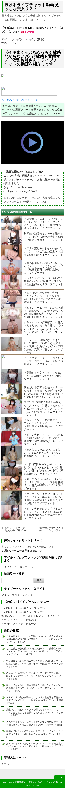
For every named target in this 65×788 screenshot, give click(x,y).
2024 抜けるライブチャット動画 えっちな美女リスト (37, 782)
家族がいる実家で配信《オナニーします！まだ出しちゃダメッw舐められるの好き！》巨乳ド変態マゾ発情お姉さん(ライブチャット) (43, 392)
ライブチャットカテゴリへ (17, 566)
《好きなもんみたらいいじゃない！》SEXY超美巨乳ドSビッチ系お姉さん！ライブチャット (42, 452)
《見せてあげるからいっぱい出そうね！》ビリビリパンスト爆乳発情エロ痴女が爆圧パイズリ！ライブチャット (43, 484)
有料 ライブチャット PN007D (18, 623)
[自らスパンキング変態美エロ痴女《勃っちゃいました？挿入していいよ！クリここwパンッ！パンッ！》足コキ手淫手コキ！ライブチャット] (11, 326)
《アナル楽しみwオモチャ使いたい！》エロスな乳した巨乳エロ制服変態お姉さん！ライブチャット (43, 251)
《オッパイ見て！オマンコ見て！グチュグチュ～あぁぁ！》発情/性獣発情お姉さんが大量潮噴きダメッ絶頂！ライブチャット (43, 498)
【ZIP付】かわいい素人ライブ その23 (23, 612)
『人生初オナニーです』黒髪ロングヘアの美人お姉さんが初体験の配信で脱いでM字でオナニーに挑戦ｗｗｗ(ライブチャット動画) (34, 639)
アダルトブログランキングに (23, 39)
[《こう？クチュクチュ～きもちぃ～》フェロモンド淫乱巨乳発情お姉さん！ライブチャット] (11, 362)
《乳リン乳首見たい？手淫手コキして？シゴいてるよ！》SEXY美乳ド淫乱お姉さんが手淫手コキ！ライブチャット (43, 513)
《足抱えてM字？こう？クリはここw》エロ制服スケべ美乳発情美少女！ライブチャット (43, 375)
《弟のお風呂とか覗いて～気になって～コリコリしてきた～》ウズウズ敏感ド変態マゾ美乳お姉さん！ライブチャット (43, 268)
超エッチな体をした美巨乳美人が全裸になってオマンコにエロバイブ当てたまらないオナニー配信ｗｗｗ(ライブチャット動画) (34, 688)
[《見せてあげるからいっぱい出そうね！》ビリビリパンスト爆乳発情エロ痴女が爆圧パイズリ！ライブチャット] (11, 483)
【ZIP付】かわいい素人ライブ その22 (23, 608)
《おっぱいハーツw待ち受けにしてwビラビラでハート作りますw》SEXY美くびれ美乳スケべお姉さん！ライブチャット (43, 297)
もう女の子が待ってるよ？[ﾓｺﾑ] (19, 99)
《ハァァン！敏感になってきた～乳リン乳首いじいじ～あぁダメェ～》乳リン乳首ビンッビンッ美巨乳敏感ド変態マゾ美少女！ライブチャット (43, 346)
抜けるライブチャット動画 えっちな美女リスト (32, 6)
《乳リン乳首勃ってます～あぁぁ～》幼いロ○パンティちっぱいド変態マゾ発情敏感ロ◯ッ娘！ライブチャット (43, 439)
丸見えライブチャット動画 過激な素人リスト (27, 546)
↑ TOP (59, 777)
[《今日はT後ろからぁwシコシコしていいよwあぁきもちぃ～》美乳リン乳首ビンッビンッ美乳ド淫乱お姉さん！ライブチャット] (11, 468)
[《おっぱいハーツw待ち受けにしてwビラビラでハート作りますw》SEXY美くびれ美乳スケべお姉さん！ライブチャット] (11, 297)
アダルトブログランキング (17, 594)
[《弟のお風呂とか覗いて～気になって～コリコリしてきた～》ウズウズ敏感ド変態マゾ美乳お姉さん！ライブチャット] (11, 267)
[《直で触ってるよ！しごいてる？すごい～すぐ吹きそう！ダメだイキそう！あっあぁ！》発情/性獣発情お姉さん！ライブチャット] (11, 223)
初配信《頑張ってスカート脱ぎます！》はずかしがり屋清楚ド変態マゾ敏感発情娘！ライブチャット (43, 236)
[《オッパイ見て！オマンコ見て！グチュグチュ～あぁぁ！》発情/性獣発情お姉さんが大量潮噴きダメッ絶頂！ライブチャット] (11, 498)
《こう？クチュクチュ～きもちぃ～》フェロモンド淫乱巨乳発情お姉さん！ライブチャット (43, 361)
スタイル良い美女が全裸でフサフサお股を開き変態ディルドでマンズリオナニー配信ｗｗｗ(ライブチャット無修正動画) (34, 700)
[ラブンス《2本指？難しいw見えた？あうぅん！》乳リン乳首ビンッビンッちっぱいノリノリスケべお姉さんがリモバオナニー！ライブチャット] (11, 406)
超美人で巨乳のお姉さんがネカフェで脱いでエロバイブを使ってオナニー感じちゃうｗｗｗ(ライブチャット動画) (34, 734)
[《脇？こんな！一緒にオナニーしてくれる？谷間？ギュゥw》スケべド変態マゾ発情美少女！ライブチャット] (11, 424)
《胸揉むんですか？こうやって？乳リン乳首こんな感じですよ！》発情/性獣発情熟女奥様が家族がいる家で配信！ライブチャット (48, 529)
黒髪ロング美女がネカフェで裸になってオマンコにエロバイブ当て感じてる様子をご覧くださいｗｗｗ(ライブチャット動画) (34, 712)
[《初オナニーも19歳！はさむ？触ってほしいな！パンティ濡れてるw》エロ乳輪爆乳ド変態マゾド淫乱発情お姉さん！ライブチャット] (11, 311)
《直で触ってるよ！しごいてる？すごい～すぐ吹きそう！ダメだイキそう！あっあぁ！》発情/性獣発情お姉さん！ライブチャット (43, 223)
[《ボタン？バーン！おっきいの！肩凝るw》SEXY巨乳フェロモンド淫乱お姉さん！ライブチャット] (11, 282)
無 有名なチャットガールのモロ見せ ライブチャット (32, 615)
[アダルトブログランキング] (27, 31)
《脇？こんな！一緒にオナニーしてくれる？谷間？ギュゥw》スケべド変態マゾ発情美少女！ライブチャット (43, 424)
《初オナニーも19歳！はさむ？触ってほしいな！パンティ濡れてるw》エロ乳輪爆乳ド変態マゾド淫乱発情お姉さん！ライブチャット (43, 312)
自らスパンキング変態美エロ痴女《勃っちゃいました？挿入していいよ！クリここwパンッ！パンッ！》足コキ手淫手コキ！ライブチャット (43, 328)
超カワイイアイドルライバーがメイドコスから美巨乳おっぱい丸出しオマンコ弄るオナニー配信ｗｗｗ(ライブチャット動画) (34, 746)
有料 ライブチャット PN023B (18, 619)
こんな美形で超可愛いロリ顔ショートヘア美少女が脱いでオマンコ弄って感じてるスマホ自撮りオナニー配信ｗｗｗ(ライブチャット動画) (34, 651)
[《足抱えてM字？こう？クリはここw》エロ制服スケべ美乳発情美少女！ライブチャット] (11, 376)
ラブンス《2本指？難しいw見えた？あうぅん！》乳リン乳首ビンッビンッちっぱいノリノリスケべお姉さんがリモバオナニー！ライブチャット (43, 408)
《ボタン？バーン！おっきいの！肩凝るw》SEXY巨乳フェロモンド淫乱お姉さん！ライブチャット (43, 281)
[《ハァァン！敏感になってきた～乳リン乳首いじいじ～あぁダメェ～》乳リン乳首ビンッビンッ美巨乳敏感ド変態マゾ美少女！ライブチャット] (11, 344)
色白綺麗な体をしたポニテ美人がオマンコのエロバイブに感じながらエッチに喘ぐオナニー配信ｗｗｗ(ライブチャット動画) (34, 663)
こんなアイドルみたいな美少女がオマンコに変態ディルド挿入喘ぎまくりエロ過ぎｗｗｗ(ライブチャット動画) (34, 723)
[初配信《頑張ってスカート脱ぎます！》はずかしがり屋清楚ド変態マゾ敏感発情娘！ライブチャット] (11, 237)
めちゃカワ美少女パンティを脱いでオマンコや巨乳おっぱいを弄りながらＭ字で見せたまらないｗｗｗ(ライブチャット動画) (34, 676)
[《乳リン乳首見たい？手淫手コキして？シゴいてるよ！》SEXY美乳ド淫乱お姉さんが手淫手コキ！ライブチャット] (11, 512)
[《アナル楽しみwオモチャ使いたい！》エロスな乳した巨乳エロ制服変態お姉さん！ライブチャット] (11, 252)
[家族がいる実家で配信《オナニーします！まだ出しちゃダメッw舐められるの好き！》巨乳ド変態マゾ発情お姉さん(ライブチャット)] (11, 391)
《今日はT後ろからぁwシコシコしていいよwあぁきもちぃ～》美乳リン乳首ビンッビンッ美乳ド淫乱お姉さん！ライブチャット (43, 469)
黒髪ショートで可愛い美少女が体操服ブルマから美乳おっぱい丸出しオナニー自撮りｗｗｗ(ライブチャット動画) (16, 529)
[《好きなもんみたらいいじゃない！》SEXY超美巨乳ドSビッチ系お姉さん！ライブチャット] (11, 453)
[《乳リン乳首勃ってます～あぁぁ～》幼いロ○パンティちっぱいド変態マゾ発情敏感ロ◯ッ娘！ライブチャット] (11, 438)
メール (5, 763)
